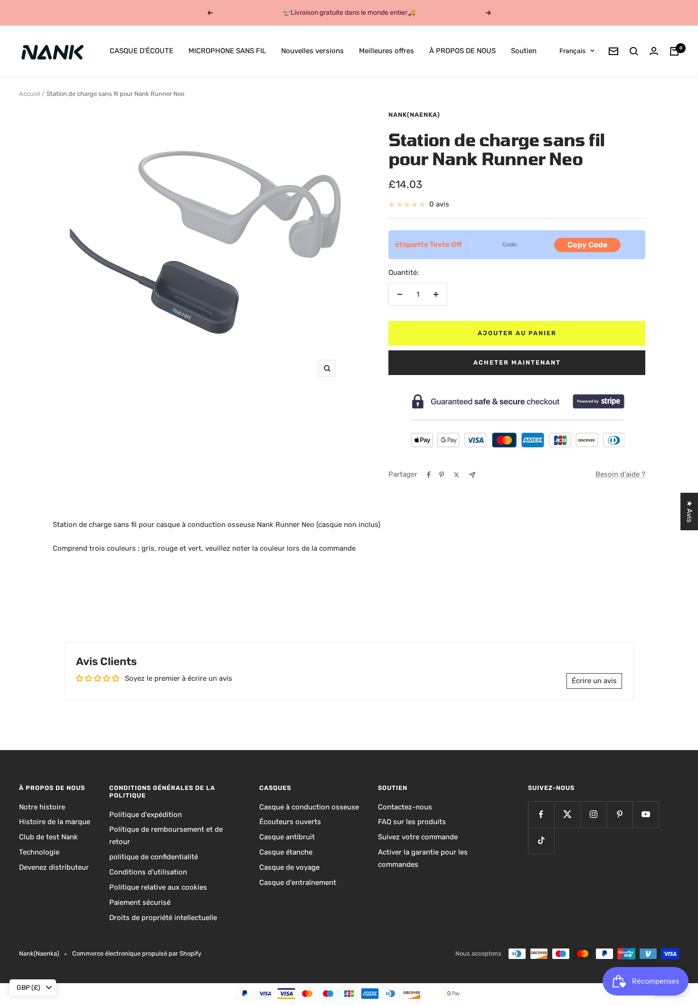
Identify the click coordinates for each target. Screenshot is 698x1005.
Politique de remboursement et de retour (166, 835)
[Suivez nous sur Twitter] (567, 814)
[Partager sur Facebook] (429, 474)
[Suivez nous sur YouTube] (645, 814)
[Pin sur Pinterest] (441, 474)
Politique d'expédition (145, 814)
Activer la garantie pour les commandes (423, 858)
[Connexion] (654, 51)
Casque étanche (285, 852)
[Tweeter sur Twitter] (457, 474)
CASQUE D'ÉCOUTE (141, 51)
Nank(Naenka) (414, 114)
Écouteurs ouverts (290, 821)
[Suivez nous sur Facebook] (541, 814)
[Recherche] (634, 51)
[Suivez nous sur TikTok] (541, 840)
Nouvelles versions (312, 51)
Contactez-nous (405, 807)
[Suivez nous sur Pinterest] (619, 814)
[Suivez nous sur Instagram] (593, 814)
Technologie (39, 852)
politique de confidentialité (153, 857)
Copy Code (587, 244)
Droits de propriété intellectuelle (163, 917)
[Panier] (674, 51)
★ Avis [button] (689, 511)
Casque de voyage (289, 867)
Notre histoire (42, 807)
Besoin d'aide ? (620, 474)
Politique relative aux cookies (158, 887)
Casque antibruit (287, 837)
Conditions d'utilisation (148, 872)
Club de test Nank (48, 837)
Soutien (524, 51)
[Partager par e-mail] (472, 475)
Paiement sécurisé (139, 902)
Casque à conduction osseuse (309, 807)
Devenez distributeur (54, 867)
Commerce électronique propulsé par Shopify (136, 953)
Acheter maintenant (517, 362)
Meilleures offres (386, 51)
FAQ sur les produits (412, 821)
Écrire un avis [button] (594, 680)
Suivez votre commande (418, 837)
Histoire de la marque (54, 821)
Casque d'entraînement (297, 882)
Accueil (29, 93)
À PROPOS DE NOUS (462, 51)
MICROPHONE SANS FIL (227, 51)
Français (572, 51)
